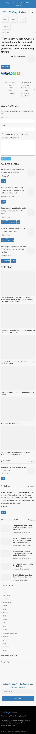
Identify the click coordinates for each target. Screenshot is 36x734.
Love (3, 181)
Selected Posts (9, 519)
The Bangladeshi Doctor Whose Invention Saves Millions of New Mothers (22, 540)
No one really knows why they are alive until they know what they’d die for (26, 89)
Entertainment (7, 602)
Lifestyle (5, 612)
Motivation (6, 67)
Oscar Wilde (6, 176)
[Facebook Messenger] (10, 73)
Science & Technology (9, 633)
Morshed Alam (17, 532)
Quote (4, 19)
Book (4, 592)
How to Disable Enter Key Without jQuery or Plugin (17, 393)
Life (18, 222)
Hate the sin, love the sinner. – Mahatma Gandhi (10, 87)
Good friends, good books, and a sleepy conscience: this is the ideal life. (13, 210)
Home (2, 32)
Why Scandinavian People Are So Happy (23, 565)
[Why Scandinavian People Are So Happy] (6, 566)
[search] (32, 12)
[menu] (4, 12)
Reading (11, 240)
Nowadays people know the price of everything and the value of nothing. (13, 249)
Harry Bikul (16, 569)
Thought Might (5, 662)
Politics (4, 629)
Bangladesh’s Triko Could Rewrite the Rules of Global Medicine (23, 527)
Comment (10, 138)
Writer (13, 19)
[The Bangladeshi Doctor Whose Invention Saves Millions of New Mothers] (6, 541)
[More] (18, 73)
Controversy (6, 595)
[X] (7, 73)
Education (5, 599)
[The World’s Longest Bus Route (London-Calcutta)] (6, 577)
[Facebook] (3, 73)
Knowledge (6, 261)
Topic (22, 19)
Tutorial (4, 650)
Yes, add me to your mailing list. (15, 134)
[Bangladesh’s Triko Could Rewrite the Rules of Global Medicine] (6, 528)
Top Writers (18, 5)
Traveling (5, 647)
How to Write (25, 3)
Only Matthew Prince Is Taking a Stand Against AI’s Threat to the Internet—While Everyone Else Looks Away (16, 299)
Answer (4, 506)
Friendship (12, 222)
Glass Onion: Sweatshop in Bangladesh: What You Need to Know (16, 453)
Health (4, 605)
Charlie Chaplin (8, 197)
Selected (5, 636)
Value (13, 261)
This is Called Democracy (10, 423)
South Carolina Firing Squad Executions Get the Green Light (17, 362)
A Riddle (5, 486)
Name (4, 117)
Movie (4, 616)
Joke (4, 609)
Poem (4, 626)
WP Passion (24, 731)
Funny (3, 512)
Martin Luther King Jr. (19, 56)
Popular (6, 26)
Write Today (11, 725)
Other (4, 623)
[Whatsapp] (14, 73)
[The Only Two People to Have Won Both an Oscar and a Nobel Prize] (6, 553)
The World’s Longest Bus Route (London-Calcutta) (22, 576)
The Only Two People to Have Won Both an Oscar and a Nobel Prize (22, 553)
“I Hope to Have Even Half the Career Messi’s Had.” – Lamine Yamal (18, 331)
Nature (4, 619)
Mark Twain (6, 217)
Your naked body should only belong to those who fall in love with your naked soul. (13, 190)
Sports (4, 640)
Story (4, 643)
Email (3, 125)
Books (4, 222)
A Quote (5, 461)
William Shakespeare (8, 474)
